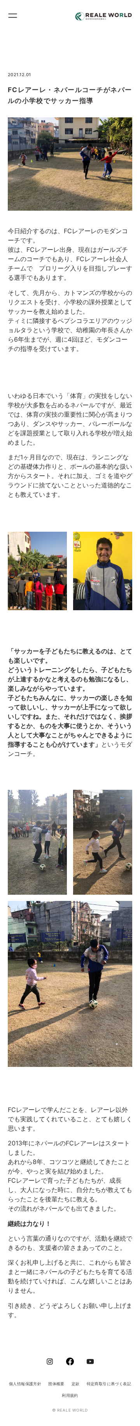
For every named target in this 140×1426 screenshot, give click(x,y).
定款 (76, 1383)
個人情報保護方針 (25, 1383)
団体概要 (56, 1383)
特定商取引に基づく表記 (109, 1383)
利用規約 (70, 1395)
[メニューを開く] (16, 16)
